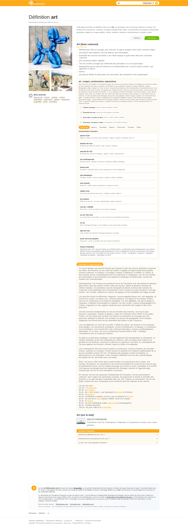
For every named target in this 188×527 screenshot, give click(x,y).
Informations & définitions (54, 520)
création (54, 97)
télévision (112, 403)
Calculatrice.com (88, 504)
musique (90, 394)
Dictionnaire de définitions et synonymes (49, 523)
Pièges (139, 127)
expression (48, 100)
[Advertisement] (94, 466)
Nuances (94, 127)
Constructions (84, 127)
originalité (37, 102)
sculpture (91, 390)
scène (98, 399)
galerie (57, 100)
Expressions (121, 127)
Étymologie (103, 127)
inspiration (65, 100)
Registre (112, 127)
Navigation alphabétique (36, 520)
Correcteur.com (75, 504)
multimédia (106, 407)
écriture (130, 396)
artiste (46, 97)
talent (45, 102)
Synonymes (152, 38)
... (144, 127)
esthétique (38, 100)
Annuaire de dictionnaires (93, 520)
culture (62, 97)
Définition (42, 513)
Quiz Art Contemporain (97, 419)
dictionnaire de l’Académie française (119, 497)
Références (79, 520)
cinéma (90, 401)
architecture (91, 388)
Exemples (131, 127)
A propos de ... (69, 520)
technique (53, 102)
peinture (119, 392)
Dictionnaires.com (62, 504)
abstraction (38, 97)
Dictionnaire (32, 513)
